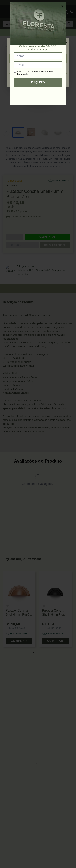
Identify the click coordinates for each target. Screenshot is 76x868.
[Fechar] (61, 6)
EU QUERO (38, 82)
